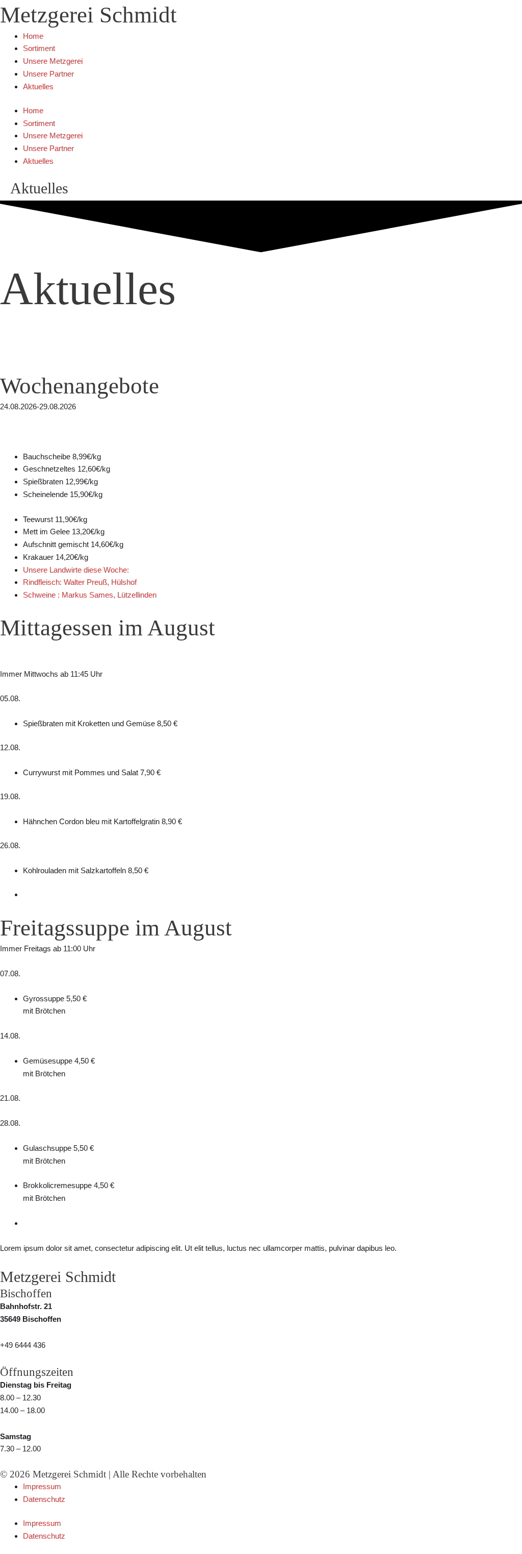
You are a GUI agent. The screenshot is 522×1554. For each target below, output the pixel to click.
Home (33, 36)
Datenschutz (44, 1499)
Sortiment (39, 48)
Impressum (42, 1486)
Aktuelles (38, 86)
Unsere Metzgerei (53, 61)
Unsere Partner (48, 73)
